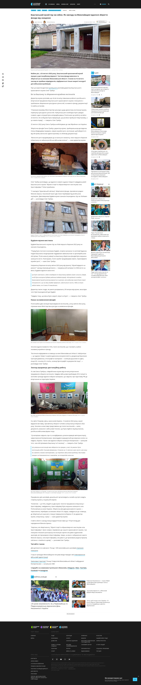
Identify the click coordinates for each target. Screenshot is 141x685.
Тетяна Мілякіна (51, 22)
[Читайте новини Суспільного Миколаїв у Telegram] (69, 659)
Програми (34, 673)
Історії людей (100, 644)
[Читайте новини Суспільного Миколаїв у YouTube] (60, 659)
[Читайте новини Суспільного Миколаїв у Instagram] (56, 659)
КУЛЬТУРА (34, 10)
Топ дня (98, 651)
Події (52, 635)
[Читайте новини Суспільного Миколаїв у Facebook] (52, 659)
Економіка (54, 638)
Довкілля (54, 640)
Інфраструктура (101, 640)
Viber (77, 568)
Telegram (71, 568)
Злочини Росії (85, 648)
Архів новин (34, 661)
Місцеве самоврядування (71, 645)
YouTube (83, 568)
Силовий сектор (86, 644)
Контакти (34, 658)
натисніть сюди (71, 668)
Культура (72, 4)
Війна (58, 4)
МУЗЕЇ (39, 10)
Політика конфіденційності (39, 668)
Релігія (68, 648)
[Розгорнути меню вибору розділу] (46, 4)
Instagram (44, 570)
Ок (135, 679)
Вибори (83, 638)
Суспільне (71, 667)
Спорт (78, 4)
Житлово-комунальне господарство (88, 641)
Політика (54, 648)
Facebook (34, 570)
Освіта (68, 638)
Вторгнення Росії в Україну (54, 10)
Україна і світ (64, 4)
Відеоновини (85, 651)
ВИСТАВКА (45, 10)
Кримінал (84, 635)
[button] (3, 74)
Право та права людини (56, 645)
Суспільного (53, 88)
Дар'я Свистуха (38, 22)
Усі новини (51, 4)
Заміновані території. (38, 561)
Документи (34, 671)
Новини (33, 635)
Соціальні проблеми (102, 648)
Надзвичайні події (102, 638)
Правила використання (38, 666)
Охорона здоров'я (71, 640)
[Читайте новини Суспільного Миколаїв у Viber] (65, 659)
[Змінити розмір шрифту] (109, 22)
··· (95, 4)
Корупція (69, 635)
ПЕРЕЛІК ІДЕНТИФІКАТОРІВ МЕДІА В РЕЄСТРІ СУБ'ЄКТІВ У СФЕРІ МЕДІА (39, 678)
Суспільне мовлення (37, 663)
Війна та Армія (72, 10)
